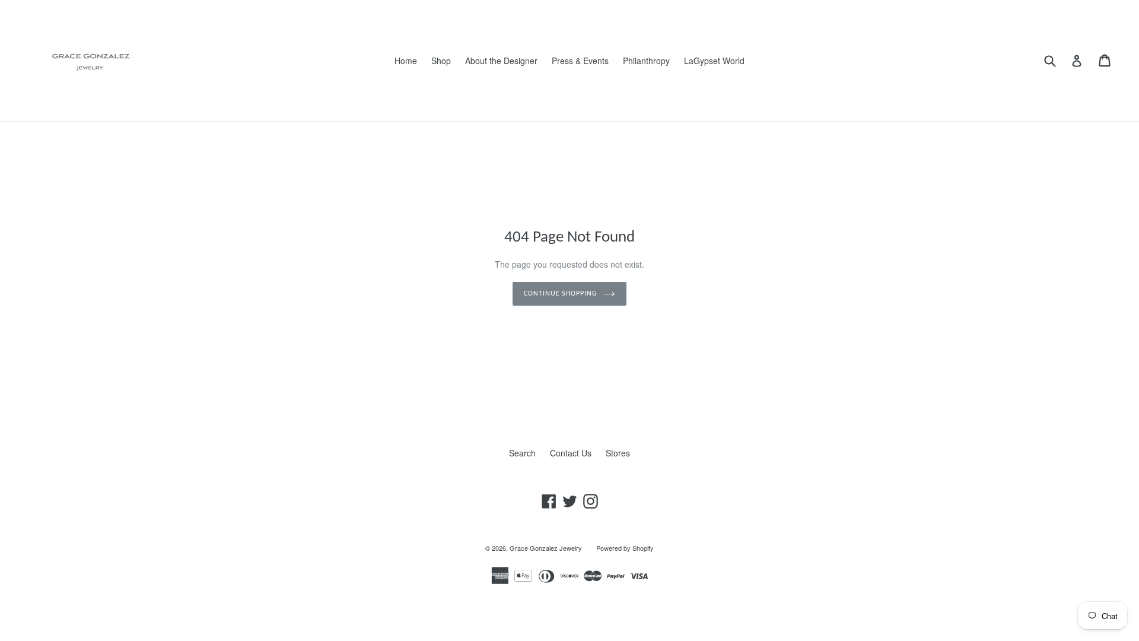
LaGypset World (714, 60)
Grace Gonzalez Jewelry (546, 548)
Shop (441, 60)
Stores (618, 453)
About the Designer (501, 60)
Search (522, 453)
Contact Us (570, 453)
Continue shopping (560, 293)
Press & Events (580, 60)
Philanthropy (646, 60)
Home (405, 60)
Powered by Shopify (625, 548)
